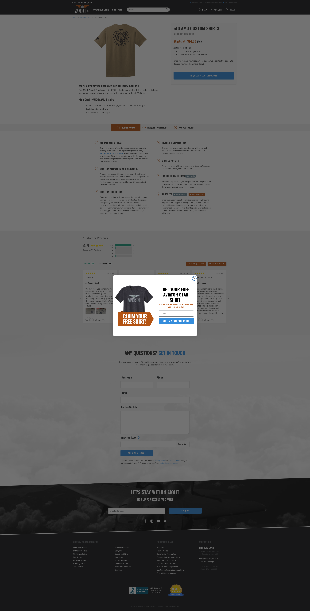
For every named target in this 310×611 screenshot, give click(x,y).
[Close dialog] (194, 278)
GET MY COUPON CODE (176, 321)
